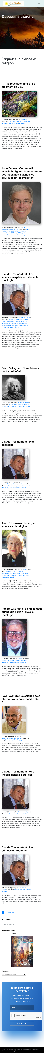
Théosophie (5, 577)
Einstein (11, 404)
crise (15, 486)
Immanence (17, 404)
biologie (11, 319)
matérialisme (12, 233)
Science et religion (19, 123)
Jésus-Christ (14, 323)
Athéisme (4, 231)
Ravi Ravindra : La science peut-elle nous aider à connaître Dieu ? (21, 699)
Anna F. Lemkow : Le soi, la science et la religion (18, 525)
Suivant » (11, 912)
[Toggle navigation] (39, 3)
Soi (28, 575)
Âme (10, 121)
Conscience (15, 121)
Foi (17, 231)
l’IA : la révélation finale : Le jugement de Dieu (18, 85)
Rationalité (13, 573)
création (11, 321)
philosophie (5, 487)
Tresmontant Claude (24, 317)
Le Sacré (10, 123)
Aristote (4, 660)
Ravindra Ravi (17, 738)
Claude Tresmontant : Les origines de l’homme (17, 849)
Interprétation (6, 323)
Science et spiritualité (19, 406)
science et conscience (8, 235)
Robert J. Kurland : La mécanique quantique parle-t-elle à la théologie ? (22, 612)
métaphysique (23, 323)
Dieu (21, 121)
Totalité (11, 577)
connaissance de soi (11, 571)
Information (24, 321)
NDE (18, 233)
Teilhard (23, 487)
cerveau (10, 231)
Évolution (17, 321)
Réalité (26, 325)
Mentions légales (12, 1051)
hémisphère (22, 231)
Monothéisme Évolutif (16, 325)
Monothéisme (6, 325)
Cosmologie (5, 321)
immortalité (5, 233)
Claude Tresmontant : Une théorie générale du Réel (18, 773)
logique (17, 660)
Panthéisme (25, 404)
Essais (25, 569)
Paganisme (23, 233)
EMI (14, 231)
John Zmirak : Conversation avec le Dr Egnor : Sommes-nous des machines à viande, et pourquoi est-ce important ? (22, 173)
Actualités (24, 119)
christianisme (18, 319)
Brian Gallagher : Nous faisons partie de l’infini (20, 370)
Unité (28, 406)
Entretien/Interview (12, 229)
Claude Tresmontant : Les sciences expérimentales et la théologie (20, 277)
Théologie (16, 327)
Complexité (26, 319)
